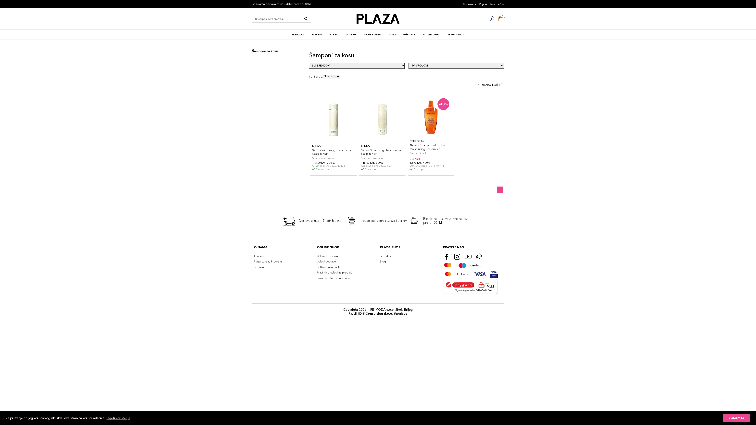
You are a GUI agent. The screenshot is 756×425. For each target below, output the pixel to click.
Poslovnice (469, 4)
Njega (334, 34)
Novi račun (497, 4)
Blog (383, 261)
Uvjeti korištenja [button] (118, 418)
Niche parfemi (373, 34)
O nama (259, 256)
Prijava (483, 4)
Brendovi (298, 34)
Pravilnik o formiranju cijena (334, 278)
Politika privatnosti (328, 267)
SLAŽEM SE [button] (737, 418)
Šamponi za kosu (265, 51)
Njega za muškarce (402, 34)
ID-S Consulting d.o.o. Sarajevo (383, 313)
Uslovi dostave (326, 261)
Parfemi (317, 34)
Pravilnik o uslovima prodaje (334, 272)
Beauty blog (455, 34)
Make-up (351, 34)
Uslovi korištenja (327, 256)
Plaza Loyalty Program (268, 261)
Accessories (431, 34)
